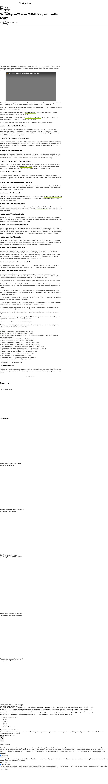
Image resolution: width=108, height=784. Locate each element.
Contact (5, 723)
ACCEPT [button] (12, 735)
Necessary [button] (3, 753)
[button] (23, 3)
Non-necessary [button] (4, 762)
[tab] (2, 330)
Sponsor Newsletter (8, 727)
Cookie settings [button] (4, 735)
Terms (5, 719)
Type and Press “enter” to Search (9, 730)
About (4, 725)
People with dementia (42, 209)
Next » (31, 383)
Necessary (5, 755)
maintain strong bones (26, 166)
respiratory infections (30, 112)
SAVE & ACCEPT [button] (5, 770)
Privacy (5, 721)
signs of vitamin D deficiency (33, 117)
